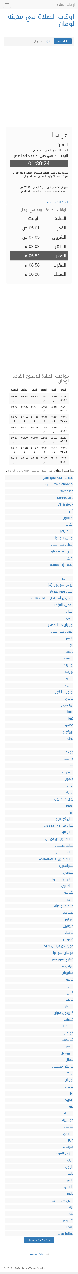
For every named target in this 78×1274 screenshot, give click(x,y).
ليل (71, 1093)
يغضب (69, 1227)
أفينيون (68, 517)
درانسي (68, 758)
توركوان (67, 732)
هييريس (67, 1220)
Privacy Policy (37, 1254)
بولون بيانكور (64, 691)
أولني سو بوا (64, 538)
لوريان (69, 1079)
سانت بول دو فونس (59, 839)
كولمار (68, 1033)
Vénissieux (65, 504)
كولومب (67, 1039)
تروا (70, 718)
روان (70, 785)
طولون (68, 919)
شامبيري (67, 885)
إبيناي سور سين (62, 544)
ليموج (69, 1100)
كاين (70, 992)
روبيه (69, 792)
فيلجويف (67, 966)
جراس (69, 745)
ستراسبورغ (65, 865)
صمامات (67, 912)
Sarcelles (66, 491)
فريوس (68, 939)
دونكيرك (67, 772)
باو (71, 645)
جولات (69, 752)
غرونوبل (68, 926)
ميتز (70, 1140)
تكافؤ (69, 725)
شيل (70, 899)
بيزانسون (67, 705)
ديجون (69, 778)
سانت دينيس (64, 845)
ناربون (69, 1166)
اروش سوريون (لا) (60, 584)
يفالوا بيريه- (64, 1233)
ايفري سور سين (62, 631)
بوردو (69, 678)
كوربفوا (68, 1026)
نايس (69, 1193)
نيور (70, 1213)
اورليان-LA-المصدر (60, 625)
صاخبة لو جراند (63, 906)
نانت (70, 1173)
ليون (70, 1106)
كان (70, 986)
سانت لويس (64, 852)
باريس (69, 638)
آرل (71, 511)
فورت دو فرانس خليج (58, 946)
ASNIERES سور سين (57, 477)
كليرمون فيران (63, 1013)
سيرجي (68, 872)
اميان (69, 611)
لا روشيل (67, 1053)
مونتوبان (67, 1126)
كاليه (69, 979)
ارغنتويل (67, 578)
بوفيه (69, 685)
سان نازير (67, 832)
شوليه (68, 892)
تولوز (69, 738)
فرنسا (47, 41)
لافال (69, 1059)
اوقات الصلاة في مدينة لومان (40, 20)
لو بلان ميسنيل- (62, 1066)
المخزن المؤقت (63, 604)
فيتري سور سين (62, 959)
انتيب (69, 618)
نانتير (70, 1180)
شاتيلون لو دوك (62, 879)
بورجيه (68, 671)
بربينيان (68, 651)
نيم (71, 1207)
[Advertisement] (39, 88)
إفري (70, 558)
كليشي (68, 1019)
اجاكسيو (67, 571)
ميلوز (69, 1160)
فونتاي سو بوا (63, 952)
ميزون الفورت (64, 1153)
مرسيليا (68, 1113)
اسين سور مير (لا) (60, 591)
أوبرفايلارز (66, 531)
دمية (70, 765)
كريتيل (68, 999)
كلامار (69, 1006)
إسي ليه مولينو (62, 551)
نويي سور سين (62, 1200)
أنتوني (68, 524)
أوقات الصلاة (66, 5)
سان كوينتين (64, 819)
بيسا (70, 712)
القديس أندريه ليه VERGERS (51, 598)
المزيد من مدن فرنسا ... (39, 1240)
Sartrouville (65, 497)
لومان (69, 1086)
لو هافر (68, 1073)
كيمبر (69, 1046)
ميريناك (68, 1146)
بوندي (69, 698)
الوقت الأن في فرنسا (56, 202)
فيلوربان (67, 972)
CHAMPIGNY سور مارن (56, 484)
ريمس (69, 805)
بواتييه (68, 665)
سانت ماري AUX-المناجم (56, 859)
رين (71, 812)
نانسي (68, 1186)
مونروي (68, 1133)
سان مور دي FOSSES (57, 825)
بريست (68, 658)
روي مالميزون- (63, 798)
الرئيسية (61, 41)
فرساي (68, 932)
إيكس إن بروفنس (61, 564)
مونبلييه (67, 1120)
